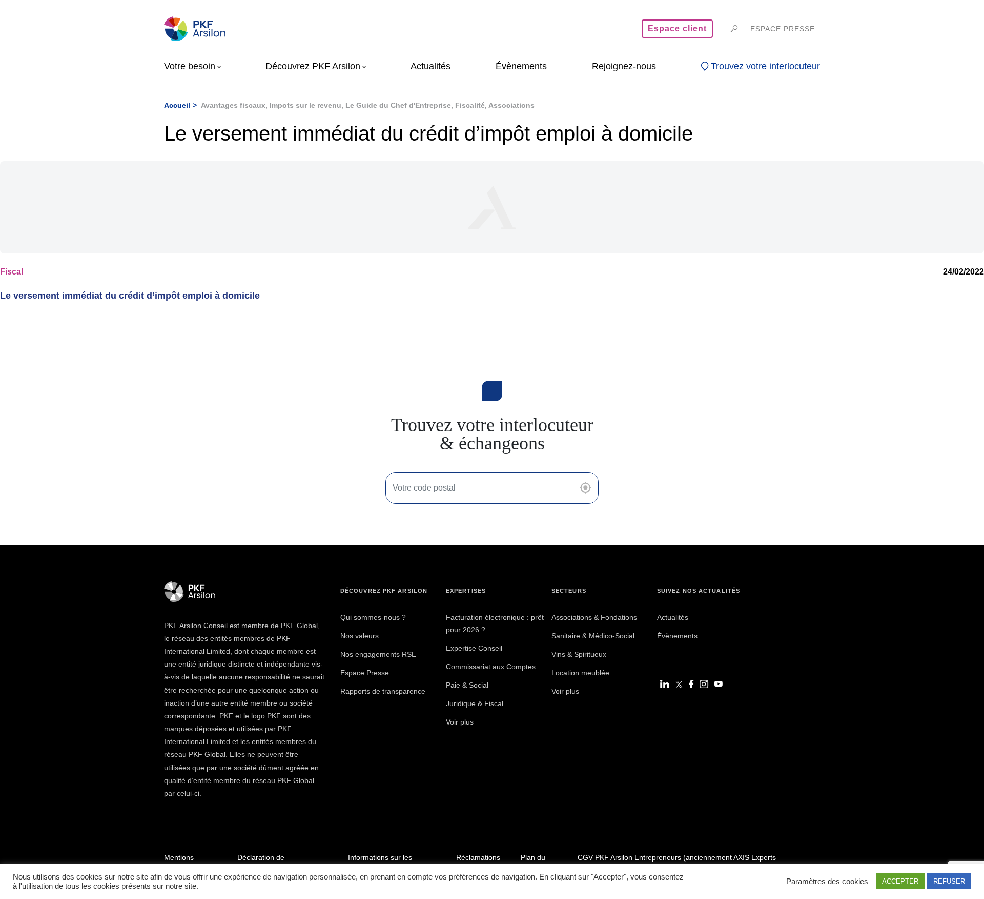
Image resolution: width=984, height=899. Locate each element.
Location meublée (580, 673)
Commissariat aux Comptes (491, 666)
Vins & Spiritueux (578, 654)
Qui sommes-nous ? (373, 617)
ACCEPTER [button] (900, 881)
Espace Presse (364, 673)
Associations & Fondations (594, 617)
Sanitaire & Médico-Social (592, 636)
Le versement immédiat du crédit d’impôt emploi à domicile (130, 295)
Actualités (672, 617)
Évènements (677, 636)
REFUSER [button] (949, 881)
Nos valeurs (359, 636)
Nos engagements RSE (378, 654)
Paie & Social (467, 685)
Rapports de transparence (382, 691)
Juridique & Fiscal (474, 703)
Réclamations (478, 857)
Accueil (177, 105)
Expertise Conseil (474, 648)
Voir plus (460, 722)
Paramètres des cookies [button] (827, 881)
